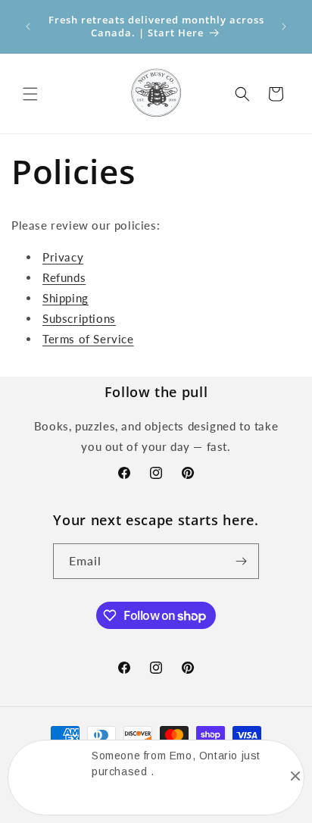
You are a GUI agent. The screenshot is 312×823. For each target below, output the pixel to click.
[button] (30, 94)
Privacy (62, 257)
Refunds (64, 277)
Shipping (65, 298)
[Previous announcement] (28, 26)
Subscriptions (79, 318)
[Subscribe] (241, 561)
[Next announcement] (284, 26)
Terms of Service (88, 339)
